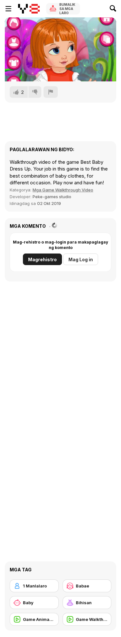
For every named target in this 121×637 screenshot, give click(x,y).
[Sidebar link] (8, 8)
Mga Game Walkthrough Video (63, 189)
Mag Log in (80, 259)
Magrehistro (42, 259)
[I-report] (51, 92)
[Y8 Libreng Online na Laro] (29, 9)
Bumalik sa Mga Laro (67, 8)
